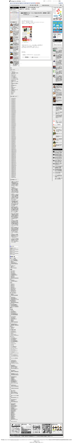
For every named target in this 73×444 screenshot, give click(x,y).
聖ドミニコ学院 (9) (14, 267)
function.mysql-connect (15, 439)
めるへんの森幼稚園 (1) (14, 260)
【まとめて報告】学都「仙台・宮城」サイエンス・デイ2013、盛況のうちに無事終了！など (16, 48)
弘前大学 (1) (13, 287)
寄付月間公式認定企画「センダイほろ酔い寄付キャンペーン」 (59, 115)
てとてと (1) (13, 337)
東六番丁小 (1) (13, 265)
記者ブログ (33, 3)
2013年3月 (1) (13, 107)
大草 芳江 (24, 54)
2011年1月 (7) (13, 135)
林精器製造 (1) (13, 404)
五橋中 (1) (12, 261)
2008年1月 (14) (13, 175)
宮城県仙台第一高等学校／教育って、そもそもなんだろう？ (58, 164)
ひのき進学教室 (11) (14, 338)
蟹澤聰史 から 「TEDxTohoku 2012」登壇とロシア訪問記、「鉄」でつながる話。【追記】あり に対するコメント (14, 189)
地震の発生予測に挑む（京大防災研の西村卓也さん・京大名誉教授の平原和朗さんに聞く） (59, 56)
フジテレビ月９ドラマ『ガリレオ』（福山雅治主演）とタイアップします (16, 58)
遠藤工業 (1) (13, 415)
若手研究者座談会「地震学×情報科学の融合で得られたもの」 (59, 51)
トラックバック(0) (37, 54)
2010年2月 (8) (13, 147)
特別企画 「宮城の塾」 (57, 34)
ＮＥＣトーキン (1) (14, 421)
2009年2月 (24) (13, 160)
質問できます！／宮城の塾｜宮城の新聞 (58, 176)
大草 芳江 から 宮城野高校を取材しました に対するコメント (14, 235)
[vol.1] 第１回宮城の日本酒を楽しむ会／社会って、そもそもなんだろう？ (58, 158)
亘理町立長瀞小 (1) (14, 262)
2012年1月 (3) (13, 122)
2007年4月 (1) (13, 176)
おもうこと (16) (13, 74)
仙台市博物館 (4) (13, 311)
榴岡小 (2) (12, 266)
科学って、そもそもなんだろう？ (25, 3)
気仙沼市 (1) (13, 327)
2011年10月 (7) (13, 125)
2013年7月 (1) (13, 103)
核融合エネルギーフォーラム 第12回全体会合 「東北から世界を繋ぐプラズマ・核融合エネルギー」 (59, 108)
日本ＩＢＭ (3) (13, 390)
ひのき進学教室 (58, 129)
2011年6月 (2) (13, 130)
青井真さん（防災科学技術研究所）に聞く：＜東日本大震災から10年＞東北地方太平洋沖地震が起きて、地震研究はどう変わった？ (59, 78)
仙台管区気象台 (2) (14, 318)
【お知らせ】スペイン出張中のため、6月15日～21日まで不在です (16, 53)
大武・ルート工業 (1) (14, 367)
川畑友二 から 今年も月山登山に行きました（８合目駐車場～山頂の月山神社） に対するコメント (15, 183)
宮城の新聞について (61, 3)
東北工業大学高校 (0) (14, 281)
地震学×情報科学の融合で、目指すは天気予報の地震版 (59, 68)
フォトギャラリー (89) (14, 79)
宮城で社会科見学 (16, 3)
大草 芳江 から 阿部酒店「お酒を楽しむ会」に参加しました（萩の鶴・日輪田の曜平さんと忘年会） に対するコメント (14, 222)
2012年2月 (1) (13, 121)
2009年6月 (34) (13, 156)
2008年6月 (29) (13, 169)
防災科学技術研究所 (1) (14, 305)
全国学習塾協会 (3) (14, 361)
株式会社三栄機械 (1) (14, 405)
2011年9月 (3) (13, 126)
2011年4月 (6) (13, 132)
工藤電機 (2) (13, 377)
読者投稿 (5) (13, 90)
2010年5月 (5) (13, 144)
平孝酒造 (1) (13, 378)
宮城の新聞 (22, 1)
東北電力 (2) (13, 400)
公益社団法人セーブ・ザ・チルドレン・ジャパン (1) (14, 363)
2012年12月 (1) (13, 110)
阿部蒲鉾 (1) (13, 417)
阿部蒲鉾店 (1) (13, 418)
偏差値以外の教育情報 (21, 3)
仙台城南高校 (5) (13, 273)
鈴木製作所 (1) (13, 416)
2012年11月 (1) (13, 111)
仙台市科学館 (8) (13, 316)
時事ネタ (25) (13, 87)
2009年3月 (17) (13, 159)
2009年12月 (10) (13, 149)
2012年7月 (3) (13, 115)
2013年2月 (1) (13, 108)
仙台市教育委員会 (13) (14, 313)
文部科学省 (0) (13, 297)
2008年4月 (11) (13, 171)
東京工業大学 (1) (13, 288)
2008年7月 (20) (13, 168)
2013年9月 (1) (13, 102)
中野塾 (57, 127)
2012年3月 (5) (13, 120)
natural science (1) (13, 334)
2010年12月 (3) (13, 136)
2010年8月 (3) (13, 141)
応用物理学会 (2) (13, 379)
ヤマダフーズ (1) (13, 360)
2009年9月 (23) (13, 153)
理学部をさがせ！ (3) (14, 89)
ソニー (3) (12, 345)
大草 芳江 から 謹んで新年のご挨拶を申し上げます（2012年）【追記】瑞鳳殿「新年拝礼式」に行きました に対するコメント (14, 208)
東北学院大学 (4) (13, 290)
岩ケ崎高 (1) (13, 280)
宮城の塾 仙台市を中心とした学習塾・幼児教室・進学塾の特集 (58, 152)
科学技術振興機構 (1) (14, 304)
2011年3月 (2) (13, 133)
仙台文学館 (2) (13, 317)
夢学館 (57, 133)
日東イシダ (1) (13, 391)
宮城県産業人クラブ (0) (14, 373)
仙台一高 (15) (13, 270)
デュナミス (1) (13, 349)
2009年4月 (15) (13, 158)
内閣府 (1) (12, 294)
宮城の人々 (29, 3)
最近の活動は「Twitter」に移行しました (16, 28)
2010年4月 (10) (13, 145)
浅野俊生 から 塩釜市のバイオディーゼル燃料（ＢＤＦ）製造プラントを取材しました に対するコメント (15, 196)
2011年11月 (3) (13, 124)
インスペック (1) (13, 343)
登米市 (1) (12, 328)
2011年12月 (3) (13, 123)
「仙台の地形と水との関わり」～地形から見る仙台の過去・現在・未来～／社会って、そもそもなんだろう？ (58, 162)
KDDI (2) (12, 333)
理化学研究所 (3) (13, 301)
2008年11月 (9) (13, 164)
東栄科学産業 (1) (13, 403)
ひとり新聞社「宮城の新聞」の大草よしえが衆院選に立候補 (16, 25)
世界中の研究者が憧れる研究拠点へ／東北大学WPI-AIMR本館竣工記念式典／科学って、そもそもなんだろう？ (58, 156)
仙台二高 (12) (13, 272)
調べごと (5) (13, 91)
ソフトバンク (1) (13, 347)
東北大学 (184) (13, 289)
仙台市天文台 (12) (13, 312)
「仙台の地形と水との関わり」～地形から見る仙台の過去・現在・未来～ (59, 73)
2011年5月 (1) (13, 131)
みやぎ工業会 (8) (13, 339)
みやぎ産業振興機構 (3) (14, 341)
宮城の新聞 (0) (13, 370)
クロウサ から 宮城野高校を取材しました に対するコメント (15, 239)
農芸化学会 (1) (13, 414)
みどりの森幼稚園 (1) (14, 259)
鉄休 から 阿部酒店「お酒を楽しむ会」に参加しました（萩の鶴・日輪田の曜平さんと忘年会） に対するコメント (15, 229)
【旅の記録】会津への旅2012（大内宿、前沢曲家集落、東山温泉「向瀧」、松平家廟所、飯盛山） (16, 63)
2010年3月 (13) (13, 146)
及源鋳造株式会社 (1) (14, 366)
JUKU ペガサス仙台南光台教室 (59, 145)
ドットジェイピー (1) (14, 350)
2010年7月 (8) (13, 142)
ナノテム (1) (13, 351)
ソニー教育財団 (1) (14, 346)
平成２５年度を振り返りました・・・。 (16, 40)
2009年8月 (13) (13, 154)
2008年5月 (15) (13, 170)
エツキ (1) (12, 344)
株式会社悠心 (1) (13, 406)
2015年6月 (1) (13, 99)
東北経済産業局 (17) (14, 298)
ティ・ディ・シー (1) (14, 348)
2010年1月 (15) (13, 148)
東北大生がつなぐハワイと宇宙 (59, 113)
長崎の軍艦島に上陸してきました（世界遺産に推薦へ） (16, 44)
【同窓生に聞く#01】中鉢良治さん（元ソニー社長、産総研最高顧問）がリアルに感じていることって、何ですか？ (59, 62)
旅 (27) (12, 86)
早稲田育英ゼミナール (59, 136)
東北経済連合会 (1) (14, 399)
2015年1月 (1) (13, 100)
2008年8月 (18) (13, 167)
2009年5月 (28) (13, 157)
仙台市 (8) (12, 310)
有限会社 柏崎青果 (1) (14, 392)
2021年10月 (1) (13, 98)
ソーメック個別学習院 (59, 139)
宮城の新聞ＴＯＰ (12, 3)
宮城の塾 (38, 3)
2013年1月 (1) (13, 109)
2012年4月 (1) (13, 119)
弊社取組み (37, 16)
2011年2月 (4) (13, 134)
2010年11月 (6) (13, 137)
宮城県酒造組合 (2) (14, 376)
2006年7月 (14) (13, 177)
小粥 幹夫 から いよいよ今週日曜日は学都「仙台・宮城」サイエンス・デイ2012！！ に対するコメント (15, 202)
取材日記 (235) (13, 80)
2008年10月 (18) (13, 165)
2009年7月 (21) (13, 155)
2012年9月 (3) (13, 113)
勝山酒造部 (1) (13, 365)
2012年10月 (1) (13, 112)
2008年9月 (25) (13, 166)
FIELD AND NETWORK (17, 436)
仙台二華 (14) (13, 271)
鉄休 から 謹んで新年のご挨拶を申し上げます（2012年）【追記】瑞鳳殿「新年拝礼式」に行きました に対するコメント (15, 215)
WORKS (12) (13, 71)
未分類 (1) (12, 88)
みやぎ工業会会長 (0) (14, 340)
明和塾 (57, 142)
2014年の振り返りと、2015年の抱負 (15, 37)
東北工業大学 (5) (13, 291)
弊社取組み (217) (13, 85)
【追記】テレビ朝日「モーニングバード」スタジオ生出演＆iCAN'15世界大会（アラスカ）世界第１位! (16, 32)
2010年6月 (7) (13, 143)
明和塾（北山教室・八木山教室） (58, 178)
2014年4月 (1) (13, 101)
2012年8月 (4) (13, 114)
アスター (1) (13, 342)
